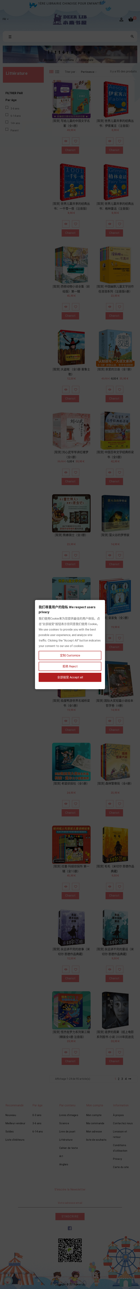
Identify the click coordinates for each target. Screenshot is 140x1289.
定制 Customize (70, 655)
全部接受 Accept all (70, 677)
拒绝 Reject (70, 666)
